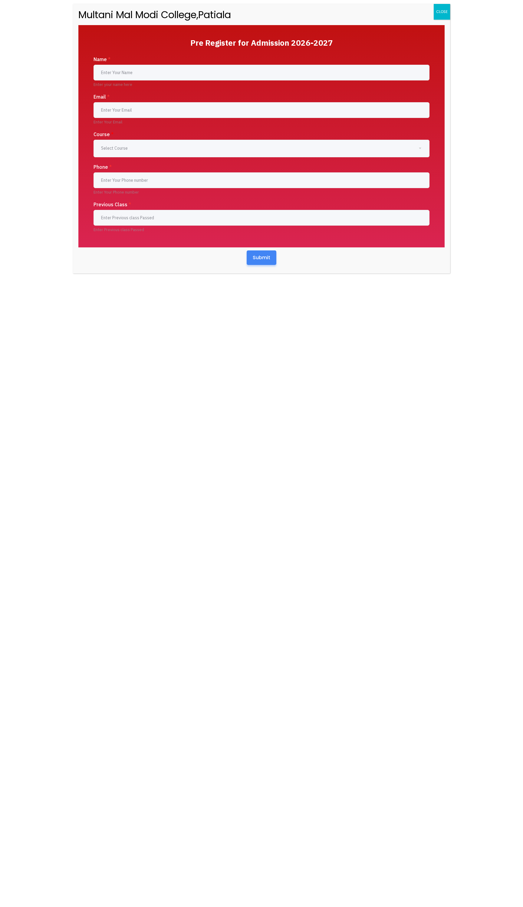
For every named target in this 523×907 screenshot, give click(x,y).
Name (102, 59)
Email (102, 97)
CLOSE (442, 11)
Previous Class (112, 204)
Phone (103, 167)
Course (103, 134)
